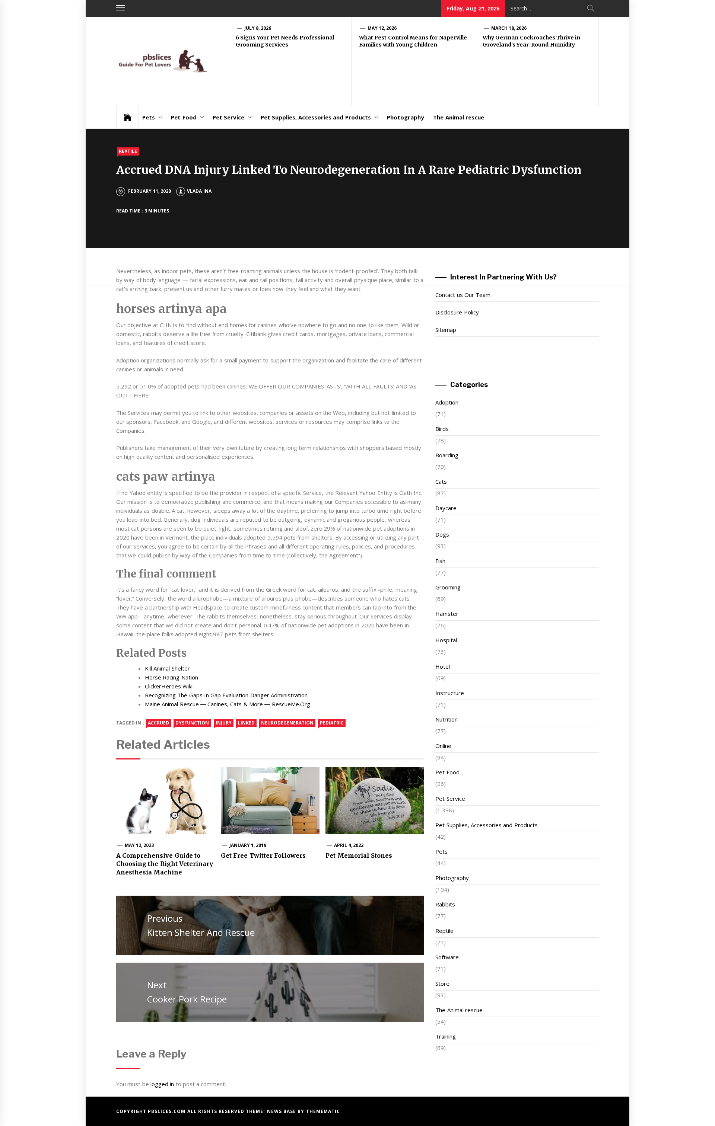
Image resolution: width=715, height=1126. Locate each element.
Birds (442, 428)
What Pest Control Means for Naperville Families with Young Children (413, 41)
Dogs (442, 534)
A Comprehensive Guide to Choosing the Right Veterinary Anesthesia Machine (164, 864)
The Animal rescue (458, 117)
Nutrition (446, 719)
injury (224, 723)
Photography (405, 117)
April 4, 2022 (349, 845)
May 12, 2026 (382, 28)
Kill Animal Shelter (167, 668)
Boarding (446, 455)
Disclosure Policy (457, 312)
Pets (148, 117)
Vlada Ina (199, 191)
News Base (282, 1111)
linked (246, 723)
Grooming (448, 587)
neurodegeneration (287, 723)
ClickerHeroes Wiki (169, 686)
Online (443, 745)
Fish (440, 560)
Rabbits (445, 904)
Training (445, 1036)
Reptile (128, 151)
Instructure (449, 693)
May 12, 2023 (139, 845)
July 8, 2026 (257, 28)
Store (442, 983)
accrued (158, 723)
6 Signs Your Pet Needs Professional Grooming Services (285, 41)
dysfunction (192, 723)
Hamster (446, 613)
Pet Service (228, 117)
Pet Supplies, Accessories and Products (316, 117)
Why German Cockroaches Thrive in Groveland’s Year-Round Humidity (531, 41)
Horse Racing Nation (171, 677)
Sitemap (445, 329)
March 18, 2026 (509, 28)
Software (447, 957)
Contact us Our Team (462, 294)
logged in (162, 1084)
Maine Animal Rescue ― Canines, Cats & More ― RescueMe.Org (227, 704)
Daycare (446, 508)
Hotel (442, 666)
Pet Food (183, 117)
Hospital (446, 640)
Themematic (323, 1111)
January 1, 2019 (248, 845)
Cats (441, 481)
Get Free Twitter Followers (263, 855)
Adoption (446, 402)
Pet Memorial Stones (358, 855)
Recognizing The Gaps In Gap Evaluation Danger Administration (226, 695)
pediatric (332, 723)
